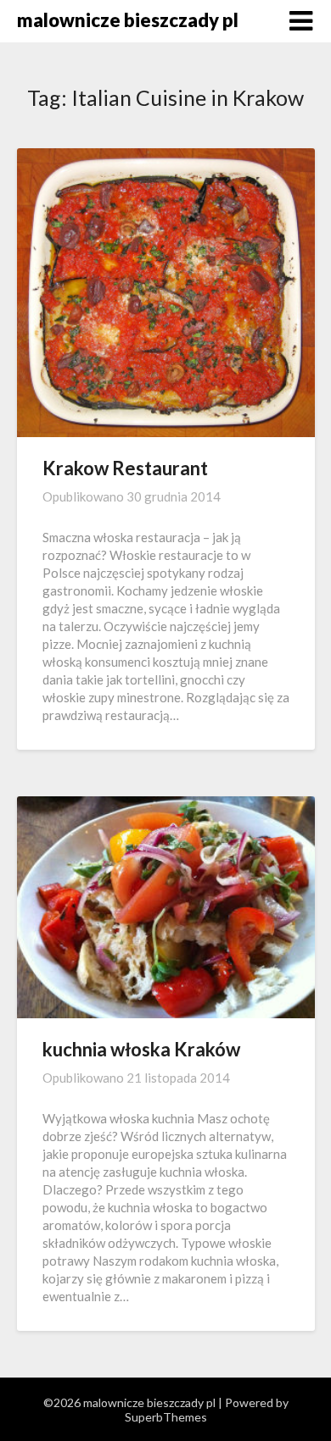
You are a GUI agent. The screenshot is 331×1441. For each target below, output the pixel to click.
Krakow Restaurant (125, 468)
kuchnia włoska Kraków (141, 1049)
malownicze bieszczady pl (127, 19)
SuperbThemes (166, 1417)
